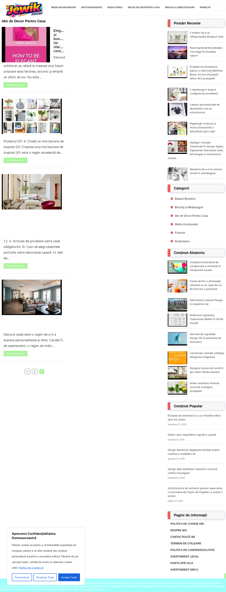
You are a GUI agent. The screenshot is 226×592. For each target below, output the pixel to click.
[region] (46, 556)
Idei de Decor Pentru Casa (144, 7)
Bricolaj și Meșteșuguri (180, 7)
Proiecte (205, 7)
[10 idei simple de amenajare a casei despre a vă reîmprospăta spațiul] (32, 314)
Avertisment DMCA (184, 569)
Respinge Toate (45, 577)
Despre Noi (178, 530)
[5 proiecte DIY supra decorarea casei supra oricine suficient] (32, 133)
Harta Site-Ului (181, 563)
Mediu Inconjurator (63, 7)
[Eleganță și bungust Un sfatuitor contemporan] (26, 61)
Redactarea (115, 7)
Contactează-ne (182, 536)
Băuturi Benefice (91, 7)
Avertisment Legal (184, 556)
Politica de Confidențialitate (192, 549)
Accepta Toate (69, 577)
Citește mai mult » (15, 85)
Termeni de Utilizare (185, 543)
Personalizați (22, 577)
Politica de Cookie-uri (31, 567)
